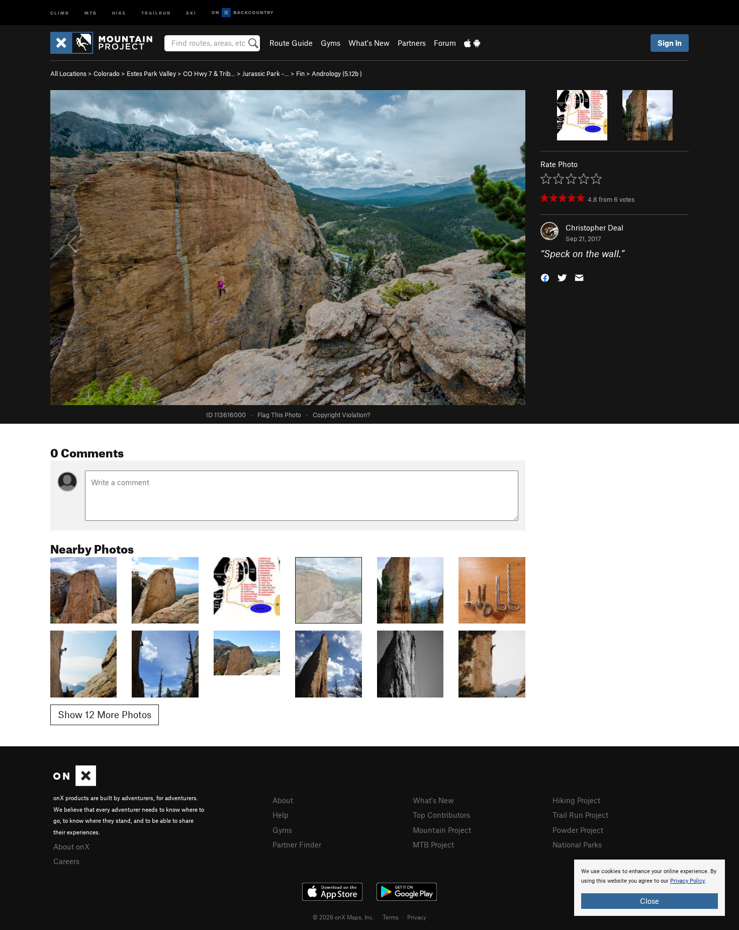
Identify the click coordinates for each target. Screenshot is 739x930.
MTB (90, 12)
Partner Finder (296, 844)
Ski (191, 12)
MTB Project (433, 844)
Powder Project (577, 829)
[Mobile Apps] (472, 42)
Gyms (330, 42)
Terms (391, 916)
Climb (59, 12)
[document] (649, 888)
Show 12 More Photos (104, 714)
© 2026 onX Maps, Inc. (343, 916)
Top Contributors (441, 814)
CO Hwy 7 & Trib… (209, 73)
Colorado (107, 73)
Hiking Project (576, 800)
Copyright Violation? (341, 415)
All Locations (68, 73)
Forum (445, 42)
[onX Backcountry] (242, 13)
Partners (412, 42)
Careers (66, 861)
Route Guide (291, 42)
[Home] (106, 43)
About (282, 800)
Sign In (670, 42)
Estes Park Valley (151, 73)
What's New (369, 42)
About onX (71, 846)
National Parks (577, 844)
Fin (300, 73)
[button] (544, 277)
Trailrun (156, 12)
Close (649, 900)
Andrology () (337, 73)
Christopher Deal (594, 227)
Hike (119, 12)
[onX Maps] (74, 783)
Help (280, 814)
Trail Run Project (580, 814)
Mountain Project (442, 829)
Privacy (416, 916)
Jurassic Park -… (265, 73)
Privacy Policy (687, 881)
